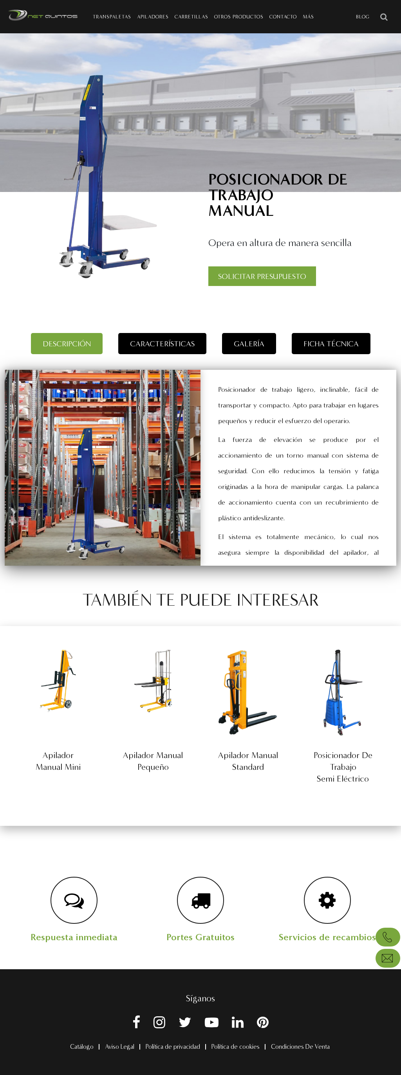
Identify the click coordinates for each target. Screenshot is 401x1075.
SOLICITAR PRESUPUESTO (262, 276)
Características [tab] (162, 343)
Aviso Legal (119, 1046)
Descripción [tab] (67, 343)
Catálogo (82, 1046)
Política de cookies (235, 1046)
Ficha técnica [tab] (331, 343)
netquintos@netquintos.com (388, 958)
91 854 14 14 (388, 937)
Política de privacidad (173, 1046)
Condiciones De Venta (300, 1046)
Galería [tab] (249, 343)
